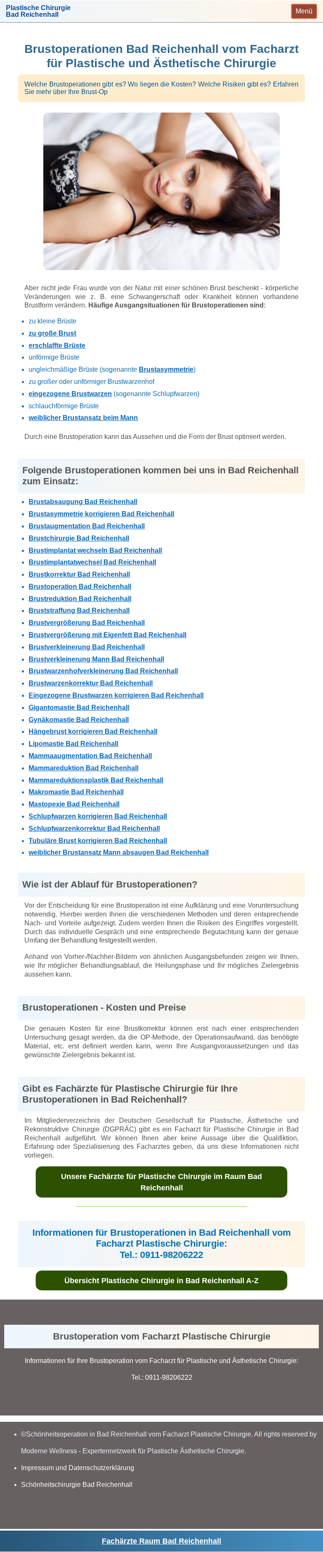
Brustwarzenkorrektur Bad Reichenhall (91, 683)
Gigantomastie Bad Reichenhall (79, 707)
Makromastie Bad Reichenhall (76, 792)
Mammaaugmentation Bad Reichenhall (90, 755)
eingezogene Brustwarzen (70, 393)
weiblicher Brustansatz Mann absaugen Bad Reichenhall (119, 852)
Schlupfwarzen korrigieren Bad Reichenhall (98, 816)
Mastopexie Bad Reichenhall (74, 804)
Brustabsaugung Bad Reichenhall (83, 501)
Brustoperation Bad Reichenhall (80, 586)
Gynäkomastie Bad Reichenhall (79, 719)
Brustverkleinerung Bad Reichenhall (87, 647)
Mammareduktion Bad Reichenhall (83, 768)
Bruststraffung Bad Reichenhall (79, 610)
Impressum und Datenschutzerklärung (77, 1467)
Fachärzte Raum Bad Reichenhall (161, 1541)
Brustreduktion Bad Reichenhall (80, 598)
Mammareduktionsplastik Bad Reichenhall (96, 780)
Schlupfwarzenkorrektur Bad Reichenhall (94, 828)
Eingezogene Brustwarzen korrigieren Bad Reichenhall (116, 695)
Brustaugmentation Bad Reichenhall (87, 526)
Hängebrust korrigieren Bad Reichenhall (93, 731)
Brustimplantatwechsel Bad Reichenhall (92, 562)
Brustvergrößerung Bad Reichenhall (87, 622)
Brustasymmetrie (166, 369)
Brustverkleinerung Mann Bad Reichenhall (96, 659)
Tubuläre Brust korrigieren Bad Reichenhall (98, 840)
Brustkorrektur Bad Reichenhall (79, 574)
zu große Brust (52, 333)
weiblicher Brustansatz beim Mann (83, 417)
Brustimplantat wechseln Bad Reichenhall (95, 550)
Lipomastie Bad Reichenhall (73, 743)
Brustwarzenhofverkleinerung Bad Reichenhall (103, 671)
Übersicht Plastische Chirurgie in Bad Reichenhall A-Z (161, 1280)
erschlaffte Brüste (57, 345)
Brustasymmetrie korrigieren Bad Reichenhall (101, 513)
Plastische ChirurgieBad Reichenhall (38, 11)
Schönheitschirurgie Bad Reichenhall (76, 1484)
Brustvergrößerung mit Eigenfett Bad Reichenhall (107, 634)
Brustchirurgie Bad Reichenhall (79, 538)
